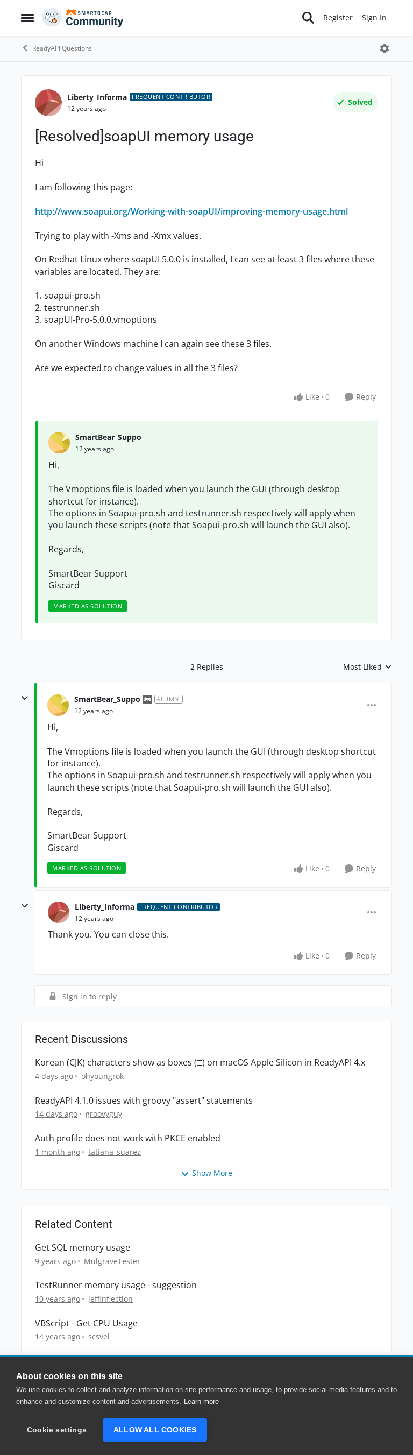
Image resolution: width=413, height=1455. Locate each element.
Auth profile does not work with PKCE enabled (127, 1138)
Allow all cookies (154, 1430)
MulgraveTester (112, 1261)
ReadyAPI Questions (62, 48)
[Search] (308, 17)
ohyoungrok (102, 1076)
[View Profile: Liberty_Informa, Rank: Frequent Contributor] (48, 102)
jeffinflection (110, 1299)
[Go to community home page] (83, 17)
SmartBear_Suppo (108, 437)
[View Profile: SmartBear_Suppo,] (59, 442)
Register (338, 17)
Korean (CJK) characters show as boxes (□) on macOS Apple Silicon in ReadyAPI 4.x (200, 1062)
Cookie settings (57, 1430)
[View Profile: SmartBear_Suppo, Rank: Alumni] (58, 705)
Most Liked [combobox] (367, 667)
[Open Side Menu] (27, 18)
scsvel (99, 1336)
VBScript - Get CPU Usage (86, 1323)
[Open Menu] (384, 48)
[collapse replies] (24, 698)
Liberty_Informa (97, 97)
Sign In (374, 17)
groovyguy (104, 1114)
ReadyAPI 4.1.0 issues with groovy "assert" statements (144, 1100)
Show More (212, 1173)
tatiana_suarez (114, 1152)
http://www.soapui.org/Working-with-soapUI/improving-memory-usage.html (191, 211)
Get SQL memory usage (82, 1247)
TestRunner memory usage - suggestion (116, 1285)
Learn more (201, 1401)
